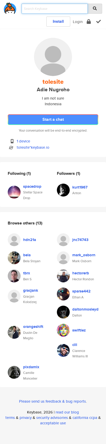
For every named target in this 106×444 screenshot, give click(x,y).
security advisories (52, 417)
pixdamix (31, 367)
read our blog (67, 412)
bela (27, 255)
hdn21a (29, 240)
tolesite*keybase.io (33, 147)
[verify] (98, 21)
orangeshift (33, 326)
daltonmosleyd (85, 309)
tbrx (26, 273)
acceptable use (53, 423)
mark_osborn (83, 255)
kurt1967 (79, 187)
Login (78, 21)
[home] (10, 7)
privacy (26, 417)
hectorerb (80, 273)
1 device (23, 141)
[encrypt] (89, 21)
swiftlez (79, 330)
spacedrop (32, 186)
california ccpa (85, 417)
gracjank (30, 290)
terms (10, 417)
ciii (74, 345)
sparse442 (81, 291)
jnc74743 (80, 240)
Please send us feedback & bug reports (52, 401)
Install (58, 21)
